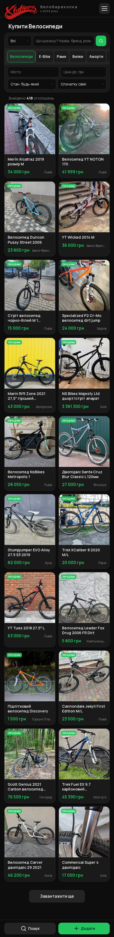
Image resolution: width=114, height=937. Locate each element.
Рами (61, 56)
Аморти (96, 56)
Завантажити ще (57, 896)
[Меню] (104, 8)
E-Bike (44, 56)
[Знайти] (101, 41)
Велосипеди (21, 56)
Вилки (77, 56)
